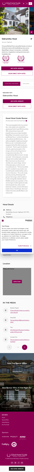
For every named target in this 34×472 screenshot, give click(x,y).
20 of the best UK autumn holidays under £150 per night (20, 331)
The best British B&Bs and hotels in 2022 (20, 321)
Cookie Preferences (23, 245)
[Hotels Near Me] (23, 3)
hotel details (26, 83)
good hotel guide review (11, 83)
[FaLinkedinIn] (22, 462)
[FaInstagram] (18, 462)
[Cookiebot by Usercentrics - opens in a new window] (25, 221)
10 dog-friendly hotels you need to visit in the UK (20, 311)
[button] (27, 3)
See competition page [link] (17, 406)
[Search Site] (27, 3)
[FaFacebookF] (15, 462)
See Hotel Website (17, 469)
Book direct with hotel (17, 73)
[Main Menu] (30, 3)
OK (17, 250)
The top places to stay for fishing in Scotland (19, 341)
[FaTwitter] (12, 462)
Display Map (17, 281)
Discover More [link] (17, 371)
